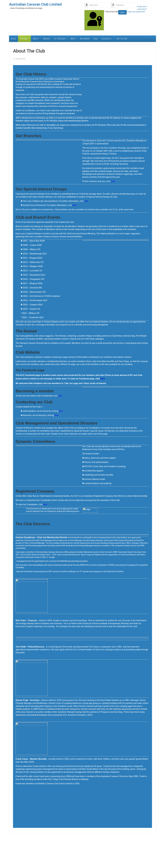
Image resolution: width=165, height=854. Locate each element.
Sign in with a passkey (103, 28)
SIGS (73, 39)
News (35, 39)
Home (13, 39)
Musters (46, 39)
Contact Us (106, 39)
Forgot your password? (136, 12)
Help (95, 39)
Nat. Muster (85, 39)
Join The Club (121, 39)
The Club (24, 39)
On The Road (59, 39)
